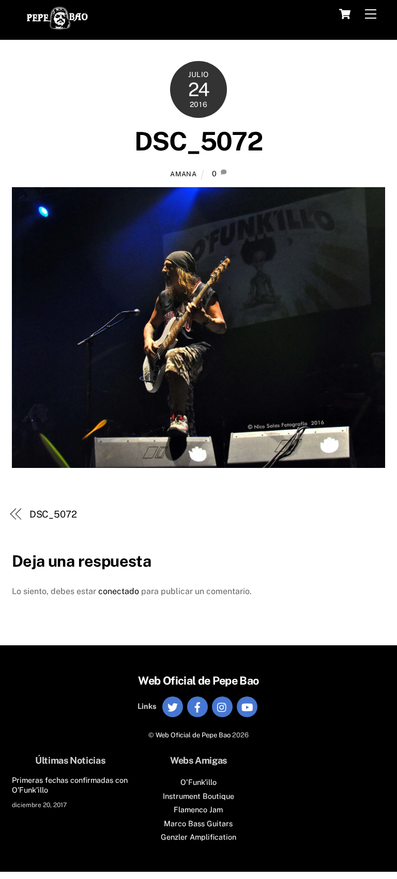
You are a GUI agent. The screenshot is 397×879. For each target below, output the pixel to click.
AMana (183, 174)
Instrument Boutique (198, 796)
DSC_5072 (53, 514)
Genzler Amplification (198, 836)
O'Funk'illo (198, 782)
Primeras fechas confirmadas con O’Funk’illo (70, 785)
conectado (118, 591)
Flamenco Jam (198, 809)
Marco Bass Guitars (198, 823)
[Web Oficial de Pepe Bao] (57, 26)
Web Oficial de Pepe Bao (193, 735)
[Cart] (344, 14)
